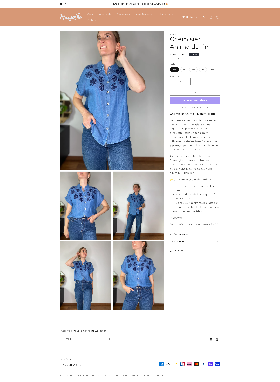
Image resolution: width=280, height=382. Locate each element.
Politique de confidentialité (90, 375)
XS (176, 70)
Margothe (70, 375)
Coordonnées (160, 375)
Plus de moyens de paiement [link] (195, 107)
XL (214, 70)
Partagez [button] (178, 250)
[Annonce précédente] (109, 4)
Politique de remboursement (117, 375)
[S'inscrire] (109, 339)
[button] (106, 14)
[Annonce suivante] (171, 4)
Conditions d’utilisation (142, 375)
